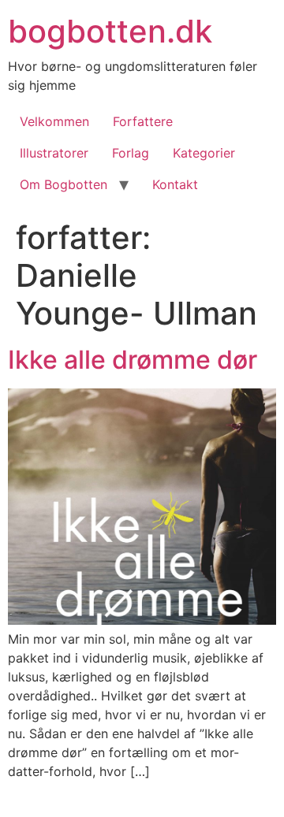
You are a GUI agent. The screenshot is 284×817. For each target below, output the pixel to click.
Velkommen (54, 121)
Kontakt (175, 184)
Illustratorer (54, 153)
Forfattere (143, 121)
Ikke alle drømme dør (132, 359)
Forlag (130, 153)
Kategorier (204, 153)
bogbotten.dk (110, 31)
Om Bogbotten (63, 184)
